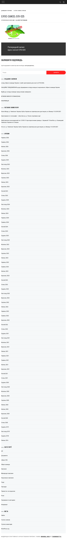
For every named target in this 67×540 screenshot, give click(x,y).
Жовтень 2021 (5, 342)
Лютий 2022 (4, 324)
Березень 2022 (5, 320)
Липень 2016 (4, 440)
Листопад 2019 (5, 431)
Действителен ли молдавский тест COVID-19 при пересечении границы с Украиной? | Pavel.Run (28, 120)
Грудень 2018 (5, 436)
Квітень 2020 (4, 409)
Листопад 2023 (5, 240)
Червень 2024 (5, 218)
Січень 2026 (4, 155)
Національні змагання (7, 478)
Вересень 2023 (5, 249)
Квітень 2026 (4, 146)
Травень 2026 (5, 142)
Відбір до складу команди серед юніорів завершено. (16, 92)
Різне (2, 495)
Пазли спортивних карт (34, 116)
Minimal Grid (45, 536)
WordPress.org (5, 528)
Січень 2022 (4, 329)
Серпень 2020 (5, 400)
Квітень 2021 (4, 364)
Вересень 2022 (5, 298)
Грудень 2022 (5, 289)
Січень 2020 (4, 422)
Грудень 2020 (5, 382)
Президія (3, 486)
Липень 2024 (4, 213)
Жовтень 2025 (5, 169)
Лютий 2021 (4, 373)
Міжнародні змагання (7, 473)
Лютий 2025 (4, 191)
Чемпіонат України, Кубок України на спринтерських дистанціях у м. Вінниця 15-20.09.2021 (36, 111)
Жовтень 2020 (5, 391)
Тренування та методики (8, 500)
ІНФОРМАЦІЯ (5, 100)
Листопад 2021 (5, 338)
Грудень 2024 (5, 200)
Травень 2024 (5, 222)
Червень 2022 (5, 311)
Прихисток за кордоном (8, 491)
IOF (2, 451)
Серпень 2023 (5, 253)
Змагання (4, 469)
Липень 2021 (4, 351)
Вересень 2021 (5, 347)
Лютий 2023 (4, 280)
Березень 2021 (5, 369)
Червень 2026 (5, 137)
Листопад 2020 (5, 387)
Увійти (3, 515)
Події (2, 482)
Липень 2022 (4, 307)
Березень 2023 (5, 275)
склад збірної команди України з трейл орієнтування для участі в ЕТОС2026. (22, 83)
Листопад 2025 (5, 164)
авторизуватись (29, 65)
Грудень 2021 (5, 333)
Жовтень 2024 (5, 209)
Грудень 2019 (5, 427)
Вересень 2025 (5, 173)
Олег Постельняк (22, 20)
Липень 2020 (4, 404)
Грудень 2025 (5, 160)
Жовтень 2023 (5, 244)
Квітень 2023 (4, 271)
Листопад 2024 (5, 204)
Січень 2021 (4, 378)
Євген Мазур (4, 111)
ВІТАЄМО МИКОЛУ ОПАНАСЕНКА (10, 96)
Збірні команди (5, 464)
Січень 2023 (4, 284)
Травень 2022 (5, 315)
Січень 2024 (4, 231)
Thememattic (56, 536)
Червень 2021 (5, 356)
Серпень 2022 (5, 302)
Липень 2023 (4, 258)
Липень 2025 (4, 182)
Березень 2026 (5, 151)
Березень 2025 (5, 186)
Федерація (4, 504)
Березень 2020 (5, 413)
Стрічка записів (5, 520)
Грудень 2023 (5, 235)
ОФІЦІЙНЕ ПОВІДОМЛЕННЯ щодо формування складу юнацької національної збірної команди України (30, 87)
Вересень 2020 (5, 396)
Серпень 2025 (5, 177)
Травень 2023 (5, 266)
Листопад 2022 (5, 293)
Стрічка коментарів (6, 524)
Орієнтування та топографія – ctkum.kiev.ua (13, 116)
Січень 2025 (4, 195)
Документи (4, 455)
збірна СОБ (4, 460)
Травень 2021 (5, 360)
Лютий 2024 (4, 226)
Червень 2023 (5, 262)
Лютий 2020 (4, 418)
